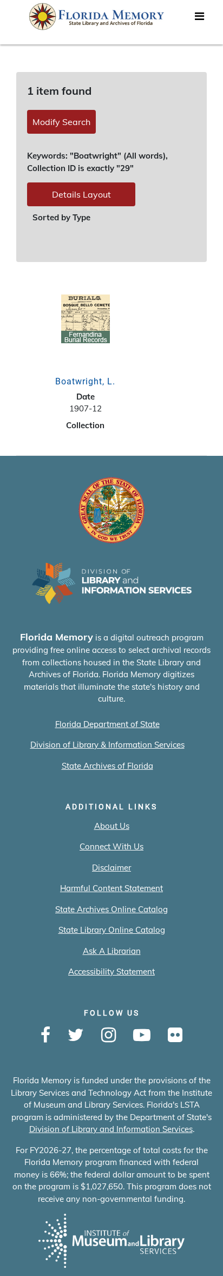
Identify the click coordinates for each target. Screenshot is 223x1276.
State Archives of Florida (107, 766)
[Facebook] (45, 1035)
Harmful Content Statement (111, 888)
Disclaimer (111, 867)
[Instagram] (108, 1035)
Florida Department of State (107, 724)
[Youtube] (141, 1035)
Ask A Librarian (112, 951)
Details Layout (81, 194)
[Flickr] (175, 1035)
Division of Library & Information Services (107, 745)
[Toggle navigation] (199, 19)
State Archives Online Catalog (111, 909)
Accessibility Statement (111, 971)
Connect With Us (111, 846)
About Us (111, 826)
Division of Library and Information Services (111, 1129)
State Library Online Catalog (111, 930)
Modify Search (61, 121)
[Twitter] (76, 1035)
